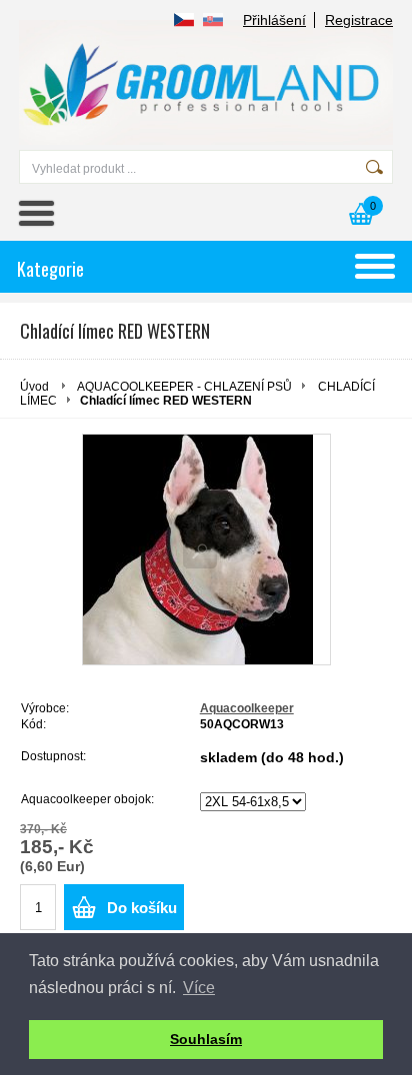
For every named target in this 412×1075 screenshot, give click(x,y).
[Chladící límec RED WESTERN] (206, 549)
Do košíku (142, 907)
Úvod (34, 387)
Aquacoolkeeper (247, 708)
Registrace (359, 20)
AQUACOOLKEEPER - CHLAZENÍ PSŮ (184, 387)
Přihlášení (274, 20)
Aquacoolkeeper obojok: (87, 799)
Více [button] (199, 987)
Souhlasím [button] (206, 1039)
